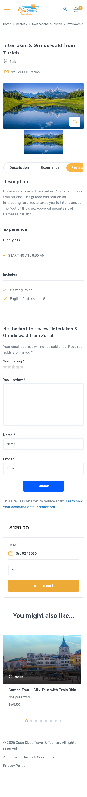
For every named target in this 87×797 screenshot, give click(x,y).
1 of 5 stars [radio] (5, 367)
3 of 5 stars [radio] (13, 367)
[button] (76, 11)
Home (7, 24)
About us (10, 757)
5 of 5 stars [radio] (21, 367)
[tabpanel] (43, 672)
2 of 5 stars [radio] (9, 367)
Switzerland (40, 24)
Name (9, 435)
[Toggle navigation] (7, 9)
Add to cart (43, 586)
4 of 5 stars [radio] (17, 367)
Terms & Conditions (38, 757)
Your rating (13, 361)
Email (8, 459)
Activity (21, 24)
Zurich (57, 24)
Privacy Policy (14, 766)
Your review (14, 380)
